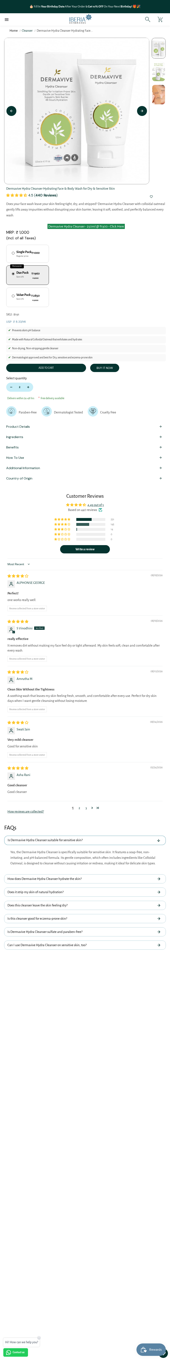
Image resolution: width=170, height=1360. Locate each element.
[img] (17, 576)
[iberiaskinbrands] (80, 20)
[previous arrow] (11, 111)
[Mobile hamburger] (7, 20)
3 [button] (86, 808)
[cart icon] (160, 19)
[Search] (147, 19)
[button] (17, 195)
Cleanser (27, 30)
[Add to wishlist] (151, 197)
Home (14, 30)
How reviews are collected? (25, 811)
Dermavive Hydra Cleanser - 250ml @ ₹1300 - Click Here (86, 226)
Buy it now (105, 368)
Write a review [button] (85, 549)
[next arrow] (142, 111)
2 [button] (79, 808)
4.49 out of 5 (95, 505)
